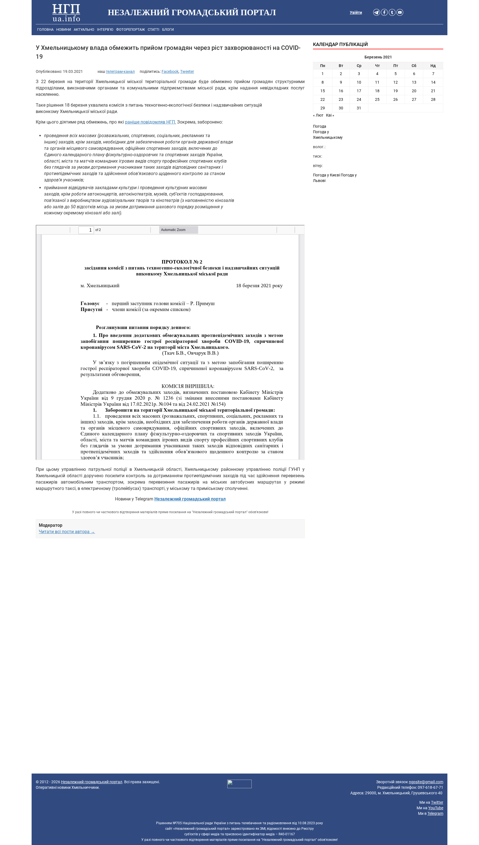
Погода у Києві (326, 175)
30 (341, 108)
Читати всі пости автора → (67, 531)
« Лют (318, 115)
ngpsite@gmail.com (426, 782)
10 (359, 82)
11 (377, 82)
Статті (153, 29)
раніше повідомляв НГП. (150, 122)
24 (359, 99)
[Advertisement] (170, 606)
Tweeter (187, 71)
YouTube (435, 808)
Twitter (437, 802)
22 (322, 99)
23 (341, 99)
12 (395, 82)
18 (377, 91)
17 (359, 91)
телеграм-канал (120, 71)
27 (414, 99)
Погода (319, 126)
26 (395, 99)
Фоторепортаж (130, 29)
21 (433, 91)
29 (322, 108)
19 (395, 91)
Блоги (168, 29)
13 (414, 82)
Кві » (330, 115)
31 (359, 108)
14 (433, 82)
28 (433, 99)
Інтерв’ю (105, 29)
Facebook (170, 71)
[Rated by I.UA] (239, 784)
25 (377, 99)
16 (341, 91)
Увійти (356, 12)
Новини (63, 29)
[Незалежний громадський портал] (66, 12)
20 (414, 91)
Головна (45, 29)
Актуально (84, 29)
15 (322, 91)
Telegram (435, 813)
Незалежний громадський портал (91, 782)
